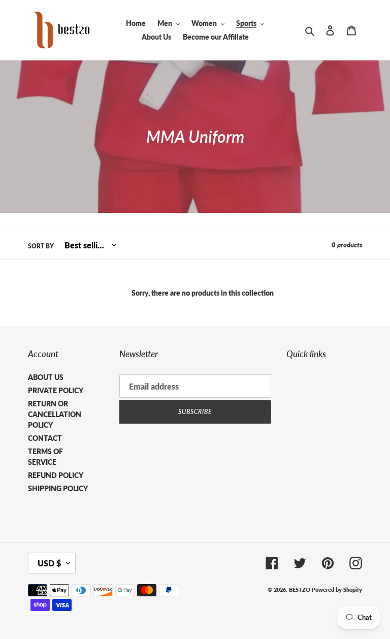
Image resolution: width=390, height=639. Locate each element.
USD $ (49, 563)
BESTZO (299, 589)
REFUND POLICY (55, 475)
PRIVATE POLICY (55, 390)
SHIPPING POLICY (58, 488)
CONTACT (45, 438)
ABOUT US (45, 377)
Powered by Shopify (337, 589)
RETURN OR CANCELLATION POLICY (54, 414)
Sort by (41, 246)
